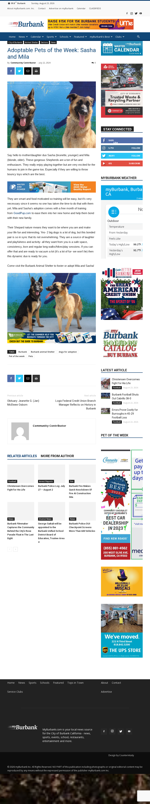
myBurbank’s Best (100, 36)
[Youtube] (141, 13)
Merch (25, 46)
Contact (42, 8)
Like (115, 142)
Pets (31, 356)
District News (45, 519)
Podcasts (14, 46)
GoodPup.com (22, 213)
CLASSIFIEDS (95, 8)
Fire (71, 481)
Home (12, 36)
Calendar (81, 8)
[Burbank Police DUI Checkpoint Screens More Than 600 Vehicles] (82, 511)
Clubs (118, 36)
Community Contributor (23, 62)
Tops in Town (75, 682)
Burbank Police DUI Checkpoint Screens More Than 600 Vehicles (82, 527)
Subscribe (134, 163)
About (104, 682)
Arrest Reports (46, 481)
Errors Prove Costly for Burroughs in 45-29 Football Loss (125, 413)
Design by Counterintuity (121, 755)
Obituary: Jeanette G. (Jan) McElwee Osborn (23, 402)
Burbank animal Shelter (43, 351)
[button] (138, 37)
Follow (136, 148)
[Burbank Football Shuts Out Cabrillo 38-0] (105, 396)
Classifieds (39, 46)
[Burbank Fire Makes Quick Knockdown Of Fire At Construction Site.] (82, 473)
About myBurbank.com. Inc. (21, 8)
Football (12, 481)
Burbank (22, 351)
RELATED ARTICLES (22, 456)
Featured (79, 36)
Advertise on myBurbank (61, 8)
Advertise (106, 691)
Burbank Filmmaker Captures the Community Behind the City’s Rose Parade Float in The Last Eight (20, 531)
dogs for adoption (68, 351)
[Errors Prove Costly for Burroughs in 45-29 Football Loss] (105, 411)
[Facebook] (127, 13)
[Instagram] (132, 13)
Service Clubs (15, 691)
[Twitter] (136, 13)
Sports (50, 36)
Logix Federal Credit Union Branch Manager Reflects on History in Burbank (75, 404)
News (22, 36)
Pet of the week (17, 356)
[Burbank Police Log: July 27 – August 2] (51, 473)
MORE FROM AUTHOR (57, 456)
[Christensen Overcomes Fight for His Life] (20, 473)
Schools (64, 36)
